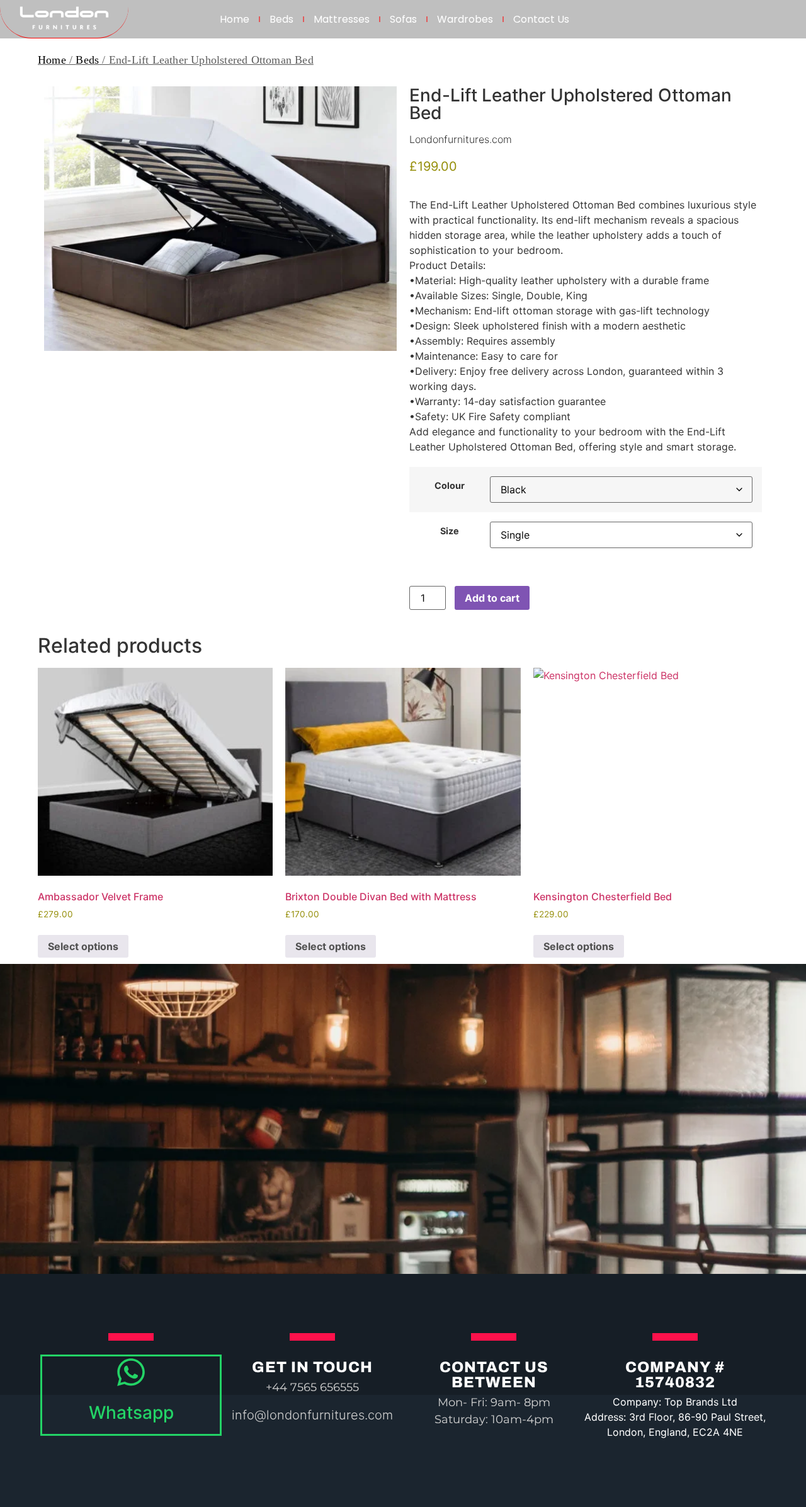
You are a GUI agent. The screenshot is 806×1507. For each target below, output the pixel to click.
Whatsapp (131, 1412)
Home (234, 19)
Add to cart (492, 598)
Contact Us (541, 19)
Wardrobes (465, 19)
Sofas (403, 19)
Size (449, 531)
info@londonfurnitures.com (312, 1415)
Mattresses (342, 19)
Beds (281, 19)
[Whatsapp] (131, 1372)
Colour (449, 485)
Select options (83, 946)
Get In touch (312, 1367)
